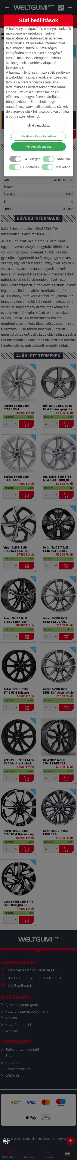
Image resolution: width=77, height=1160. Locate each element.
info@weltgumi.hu (22, 985)
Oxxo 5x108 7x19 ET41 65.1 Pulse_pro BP (18, 903)
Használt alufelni (18, 1024)
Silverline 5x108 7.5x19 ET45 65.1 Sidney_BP (54, 761)
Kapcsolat (13, 1062)
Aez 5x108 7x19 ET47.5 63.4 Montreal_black (18, 761)
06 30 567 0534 (49, 977)
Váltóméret (14, 1075)
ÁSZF (9, 1056)
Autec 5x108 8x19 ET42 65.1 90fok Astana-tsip (55, 620)
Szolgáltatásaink (18, 1069)
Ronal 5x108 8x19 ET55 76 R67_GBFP (15, 620)
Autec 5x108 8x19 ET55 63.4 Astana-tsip (58, 691)
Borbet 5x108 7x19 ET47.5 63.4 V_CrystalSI (16, 407)
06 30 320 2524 (20, 977)
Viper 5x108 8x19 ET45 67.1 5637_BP (15, 549)
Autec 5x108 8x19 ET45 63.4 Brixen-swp (18, 832)
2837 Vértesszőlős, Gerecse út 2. (33, 970)
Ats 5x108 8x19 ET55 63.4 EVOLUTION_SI (57, 478)
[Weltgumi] (33, 7)
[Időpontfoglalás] (60, 7)
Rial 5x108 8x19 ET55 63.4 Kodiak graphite (57, 407)
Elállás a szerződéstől (22, 1049)
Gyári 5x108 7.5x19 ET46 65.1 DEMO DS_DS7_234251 (55, 549)
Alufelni (11, 1018)
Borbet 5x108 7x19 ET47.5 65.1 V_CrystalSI (16, 478)
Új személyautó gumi (21, 1005)
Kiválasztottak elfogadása (38, 136)
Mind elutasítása (38, 125)
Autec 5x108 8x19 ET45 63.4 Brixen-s (16, 691)
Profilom (11, 1031)
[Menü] (7, 7)
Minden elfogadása (39, 146)
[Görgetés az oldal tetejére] (70, 1141)
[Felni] (18, 383)
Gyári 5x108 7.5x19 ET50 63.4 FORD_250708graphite (58, 832)
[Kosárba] (26, 424)
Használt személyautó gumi (26, 1011)
